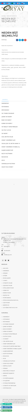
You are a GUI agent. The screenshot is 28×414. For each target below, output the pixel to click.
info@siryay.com (8, 254)
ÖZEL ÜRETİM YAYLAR (7, 137)
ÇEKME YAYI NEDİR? (7, 116)
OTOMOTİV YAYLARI (7, 283)
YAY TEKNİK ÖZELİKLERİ (8, 113)
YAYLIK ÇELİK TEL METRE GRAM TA (11, 143)
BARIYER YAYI (6, 305)
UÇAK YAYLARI (6, 302)
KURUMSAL (5, 99)
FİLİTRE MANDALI (7, 297)
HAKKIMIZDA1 (5, 103)
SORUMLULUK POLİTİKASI (8, 163)
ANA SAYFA (5, 268)
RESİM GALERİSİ (7, 278)
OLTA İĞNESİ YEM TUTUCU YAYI (10, 307)
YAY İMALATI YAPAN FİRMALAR (10, 126)
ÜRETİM (5, 375)
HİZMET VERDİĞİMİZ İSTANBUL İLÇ (11, 147)
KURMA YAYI (6, 290)
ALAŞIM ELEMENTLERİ (7, 150)
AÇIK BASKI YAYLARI (7, 285)
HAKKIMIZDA (6, 270)
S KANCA (5, 280)
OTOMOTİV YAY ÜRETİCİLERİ (9, 385)
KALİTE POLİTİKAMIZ (7, 153)
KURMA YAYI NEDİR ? (7, 123)
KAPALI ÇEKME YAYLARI (8, 288)
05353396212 (7, 246)
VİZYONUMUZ (5, 106)
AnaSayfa (4, 16)
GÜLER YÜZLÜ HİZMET (7, 167)
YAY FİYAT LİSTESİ (6, 130)
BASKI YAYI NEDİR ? (7, 120)
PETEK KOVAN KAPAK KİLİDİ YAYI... (11, 300)
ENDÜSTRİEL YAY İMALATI (9, 370)
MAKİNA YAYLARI (7, 292)
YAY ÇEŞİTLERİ (6, 380)
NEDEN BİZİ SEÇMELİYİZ (8, 373)
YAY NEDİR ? (5, 133)
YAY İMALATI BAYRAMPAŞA (9, 383)
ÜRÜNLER (5, 273)
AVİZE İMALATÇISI (7, 388)
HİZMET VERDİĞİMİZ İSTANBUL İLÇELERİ (12, 348)
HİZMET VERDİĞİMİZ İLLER (8, 140)
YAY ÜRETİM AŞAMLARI (8, 378)
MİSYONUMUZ (5, 110)
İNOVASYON (5, 157)
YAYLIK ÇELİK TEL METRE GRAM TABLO (11, 346)
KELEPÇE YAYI (6, 295)
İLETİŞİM (5, 275)
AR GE (3, 160)
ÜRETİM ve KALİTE (7, 366)
